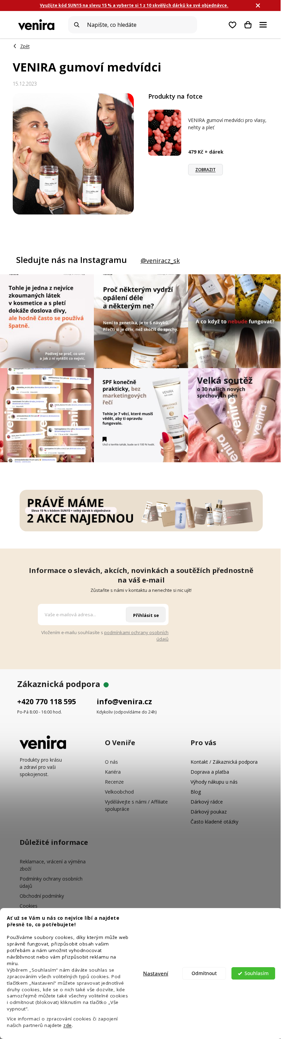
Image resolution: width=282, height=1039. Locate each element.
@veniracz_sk (160, 260)
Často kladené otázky (214, 821)
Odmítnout (204, 973)
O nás (111, 762)
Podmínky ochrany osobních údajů (51, 882)
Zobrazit (205, 170)
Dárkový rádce (207, 801)
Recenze (114, 781)
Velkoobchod (119, 791)
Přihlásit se (146, 615)
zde (67, 1025)
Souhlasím (257, 973)
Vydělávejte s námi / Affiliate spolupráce (136, 805)
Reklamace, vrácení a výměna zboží (53, 865)
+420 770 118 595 (46, 701)
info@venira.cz (124, 701)
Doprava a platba (210, 772)
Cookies (28, 906)
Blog (196, 791)
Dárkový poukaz (209, 811)
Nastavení (155, 973)
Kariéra (113, 772)
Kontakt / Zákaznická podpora (224, 762)
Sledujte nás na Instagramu (71, 260)
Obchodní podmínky (42, 896)
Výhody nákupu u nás (214, 781)
